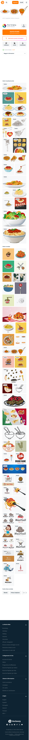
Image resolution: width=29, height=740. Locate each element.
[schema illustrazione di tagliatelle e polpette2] (14, 597)
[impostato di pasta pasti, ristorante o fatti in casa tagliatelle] (14, 645)
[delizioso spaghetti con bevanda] (14, 443)
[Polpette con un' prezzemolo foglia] (8, 347)
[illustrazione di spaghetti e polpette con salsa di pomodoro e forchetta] (6, 134)
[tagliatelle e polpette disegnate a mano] (9, 552)
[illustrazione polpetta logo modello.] (8, 656)
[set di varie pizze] (14, 205)
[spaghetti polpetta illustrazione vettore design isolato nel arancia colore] (19, 370)
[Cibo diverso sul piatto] (14, 122)
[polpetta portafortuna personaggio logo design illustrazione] (8, 503)
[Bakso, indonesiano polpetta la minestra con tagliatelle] (8, 393)
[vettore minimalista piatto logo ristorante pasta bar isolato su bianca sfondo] (8, 634)
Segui (23, 26)
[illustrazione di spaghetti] (8, 97)
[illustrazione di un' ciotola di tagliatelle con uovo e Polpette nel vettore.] (8, 417)
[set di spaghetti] (14, 492)
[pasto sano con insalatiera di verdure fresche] (14, 299)
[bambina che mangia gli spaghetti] (20, 719)
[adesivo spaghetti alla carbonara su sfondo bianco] (9, 261)
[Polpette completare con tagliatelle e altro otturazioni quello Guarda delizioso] (20, 469)
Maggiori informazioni (9, 53)
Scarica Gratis (14, 32)
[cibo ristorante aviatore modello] (9, 382)
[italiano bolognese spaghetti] (8, 216)
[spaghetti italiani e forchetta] (9, 143)
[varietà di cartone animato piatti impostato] (8, 481)
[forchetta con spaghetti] (9, 164)
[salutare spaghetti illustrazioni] (8, 359)
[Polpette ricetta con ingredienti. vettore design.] (14, 529)
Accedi (21, 2)
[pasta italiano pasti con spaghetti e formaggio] (8, 457)
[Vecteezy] (2, 2)
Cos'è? (13, 49)
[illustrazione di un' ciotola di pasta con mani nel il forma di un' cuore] (8, 610)
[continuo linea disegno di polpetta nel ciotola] (8, 430)
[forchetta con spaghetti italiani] (7, 177)
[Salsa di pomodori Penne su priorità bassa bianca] (14, 316)
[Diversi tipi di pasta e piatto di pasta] (9, 192)
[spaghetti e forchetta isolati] (7, 153)
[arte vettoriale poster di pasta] (8, 284)
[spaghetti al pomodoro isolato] (14, 86)
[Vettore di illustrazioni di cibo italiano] (14, 581)
